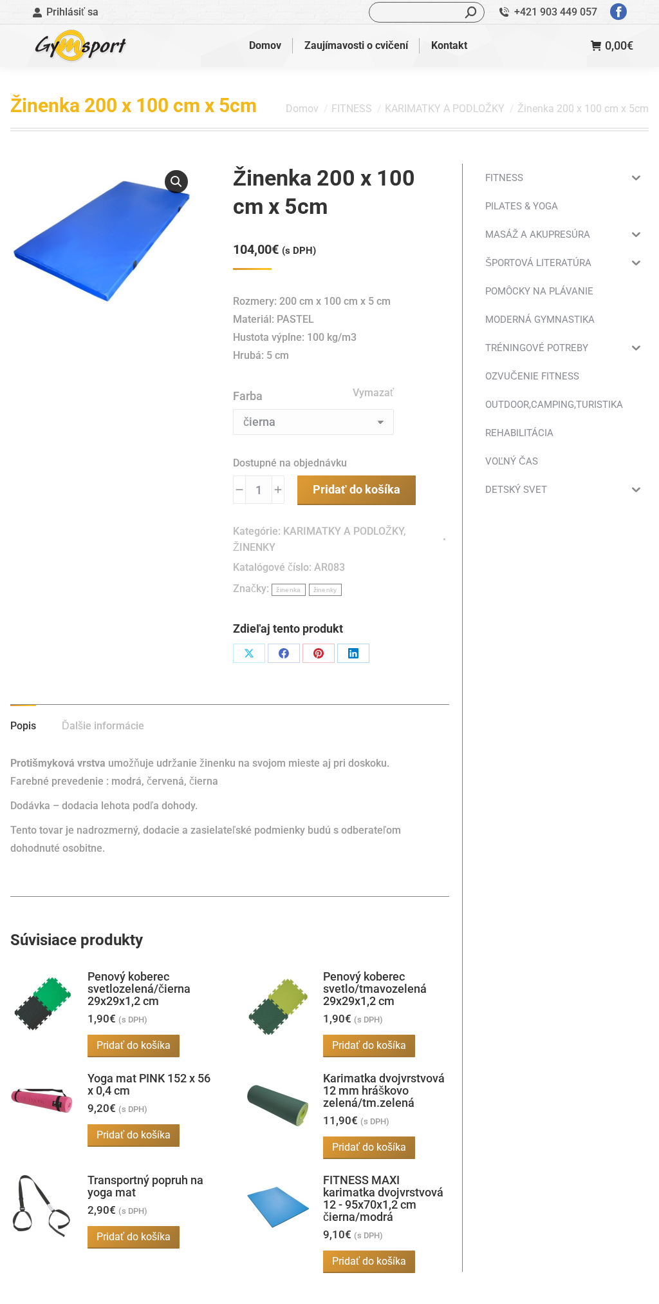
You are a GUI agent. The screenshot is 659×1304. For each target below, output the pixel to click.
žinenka (288, 589)
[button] (176, 181)
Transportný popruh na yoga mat (145, 1186)
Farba (248, 396)
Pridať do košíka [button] (134, 1045)
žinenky (325, 589)
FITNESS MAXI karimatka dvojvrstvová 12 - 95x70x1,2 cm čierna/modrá (383, 1198)
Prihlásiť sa (72, 12)
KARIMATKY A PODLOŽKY (343, 531)
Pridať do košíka (356, 489)
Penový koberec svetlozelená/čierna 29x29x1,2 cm (139, 988)
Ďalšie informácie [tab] (103, 726)
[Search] (471, 12)
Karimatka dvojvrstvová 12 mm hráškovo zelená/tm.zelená (384, 1090)
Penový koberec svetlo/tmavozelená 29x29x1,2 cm (375, 988)
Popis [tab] (23, 726)
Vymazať (373, 393)
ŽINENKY (254, 547)
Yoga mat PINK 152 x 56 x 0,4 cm (149, 1084)
